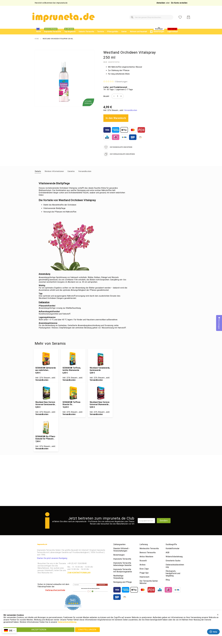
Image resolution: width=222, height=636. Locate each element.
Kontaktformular (172, 548)
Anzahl (106, 96)
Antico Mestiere (146, 556)
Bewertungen (119, 555)
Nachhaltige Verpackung (118, 577)
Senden (164, 520)
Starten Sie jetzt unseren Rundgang (52, 558)
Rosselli (143, 561)
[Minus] (113, 96)
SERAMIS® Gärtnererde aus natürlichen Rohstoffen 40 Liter (45, 369)
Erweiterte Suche (173, 561)
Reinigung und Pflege (122, 582)
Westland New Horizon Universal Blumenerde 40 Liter (99, 403)
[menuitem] (39, 31)
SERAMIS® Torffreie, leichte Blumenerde (72, 369)
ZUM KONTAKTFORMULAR (78, 573)
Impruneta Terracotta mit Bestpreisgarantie (122, 570)
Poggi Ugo (144, 573)
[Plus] (121, 96)
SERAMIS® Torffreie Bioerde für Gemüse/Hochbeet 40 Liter (72, 403)
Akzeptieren (38, 629)
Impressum (144, 577)
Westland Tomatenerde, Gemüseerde (100, 369)
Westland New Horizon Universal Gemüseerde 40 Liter (45, 403)
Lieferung (144, 544)
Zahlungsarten (119, 544)
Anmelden (161, 3)
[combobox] (151, 17)
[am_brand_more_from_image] (46, 359)
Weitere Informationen (54, 171)
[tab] (38, 171)
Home (37, 39)
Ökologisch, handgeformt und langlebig (173, 573)
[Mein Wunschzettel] (180, 17)
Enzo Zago (144, 569)
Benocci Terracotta (148, 552)
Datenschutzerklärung (67, 622)
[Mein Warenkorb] (188, 17)
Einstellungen (87, 629)
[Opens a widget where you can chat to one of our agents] (213, 632)
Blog (168, 580)
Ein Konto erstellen (179, 3)
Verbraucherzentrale (55, 590)
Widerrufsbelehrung (174, 556)
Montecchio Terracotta (149, 548)
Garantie (71, 171)
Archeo (143, 565)
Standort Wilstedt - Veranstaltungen (121, 549)
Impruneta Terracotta (122, 559)
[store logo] (63, 17)
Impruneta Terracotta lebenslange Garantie (122, 564)
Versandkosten (130, 110)
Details (38, 171)
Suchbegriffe (171, 544)
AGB (167, 552)
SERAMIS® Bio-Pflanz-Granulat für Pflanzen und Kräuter (45, 437)
